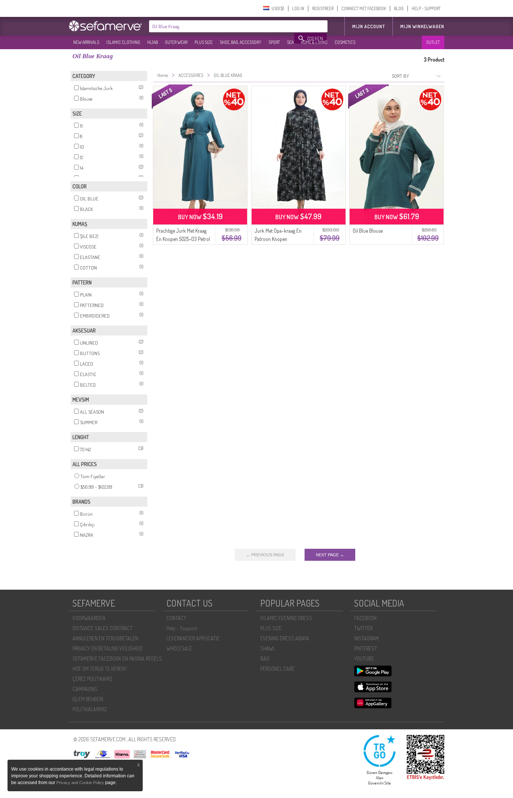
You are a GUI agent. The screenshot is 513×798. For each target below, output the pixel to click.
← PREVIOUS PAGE (265, 555)
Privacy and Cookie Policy (80, 782)
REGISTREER (322, 8)
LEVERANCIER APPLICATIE (193, 638)
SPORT (274, 42)
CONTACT (176, 618)
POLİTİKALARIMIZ (89, 709)
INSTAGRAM (366, 638)
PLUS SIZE (204, 42)
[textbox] (222, 26)
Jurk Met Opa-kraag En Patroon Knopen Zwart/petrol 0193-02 (278, 238)
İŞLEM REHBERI (87, 699)
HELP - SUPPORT (426, 8)
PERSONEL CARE (277, 669)
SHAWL (267, 648)
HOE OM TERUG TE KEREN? (99, 669)
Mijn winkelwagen (422, 26)
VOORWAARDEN (88, 618)
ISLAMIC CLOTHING (123, 42)
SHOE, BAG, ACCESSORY (240, 42)
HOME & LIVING (314, 42)
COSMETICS (345, 42)
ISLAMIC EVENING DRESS (286, 618)
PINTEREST (365, 648)
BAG (264, 658)
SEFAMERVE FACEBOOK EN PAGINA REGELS (117, 658)
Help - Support (181, 628)
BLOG (399, 8)
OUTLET (433, 42)
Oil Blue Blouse (368, 230)
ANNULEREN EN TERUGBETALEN (105, 638)
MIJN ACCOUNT (368, 26)
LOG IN (298, 8)
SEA (290, 42)
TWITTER (363, 628)
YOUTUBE (364, 658)
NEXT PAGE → (330, 555)
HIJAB (152, 42)
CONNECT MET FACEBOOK (363, 8)
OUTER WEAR (176, 42)
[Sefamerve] (107, 25)
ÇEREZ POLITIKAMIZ (92, 679)
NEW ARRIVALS (86, 42)
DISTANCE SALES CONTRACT (102, 628)
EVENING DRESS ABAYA (284, 638)
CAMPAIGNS (84, 689)
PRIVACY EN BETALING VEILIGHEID (107, 648)
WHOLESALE (179, 648)
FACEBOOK (365, 618)
